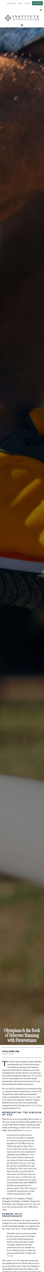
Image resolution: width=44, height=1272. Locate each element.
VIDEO (20, 3)
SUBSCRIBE (11, 3)
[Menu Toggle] (22, 25)
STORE (27, 3)
